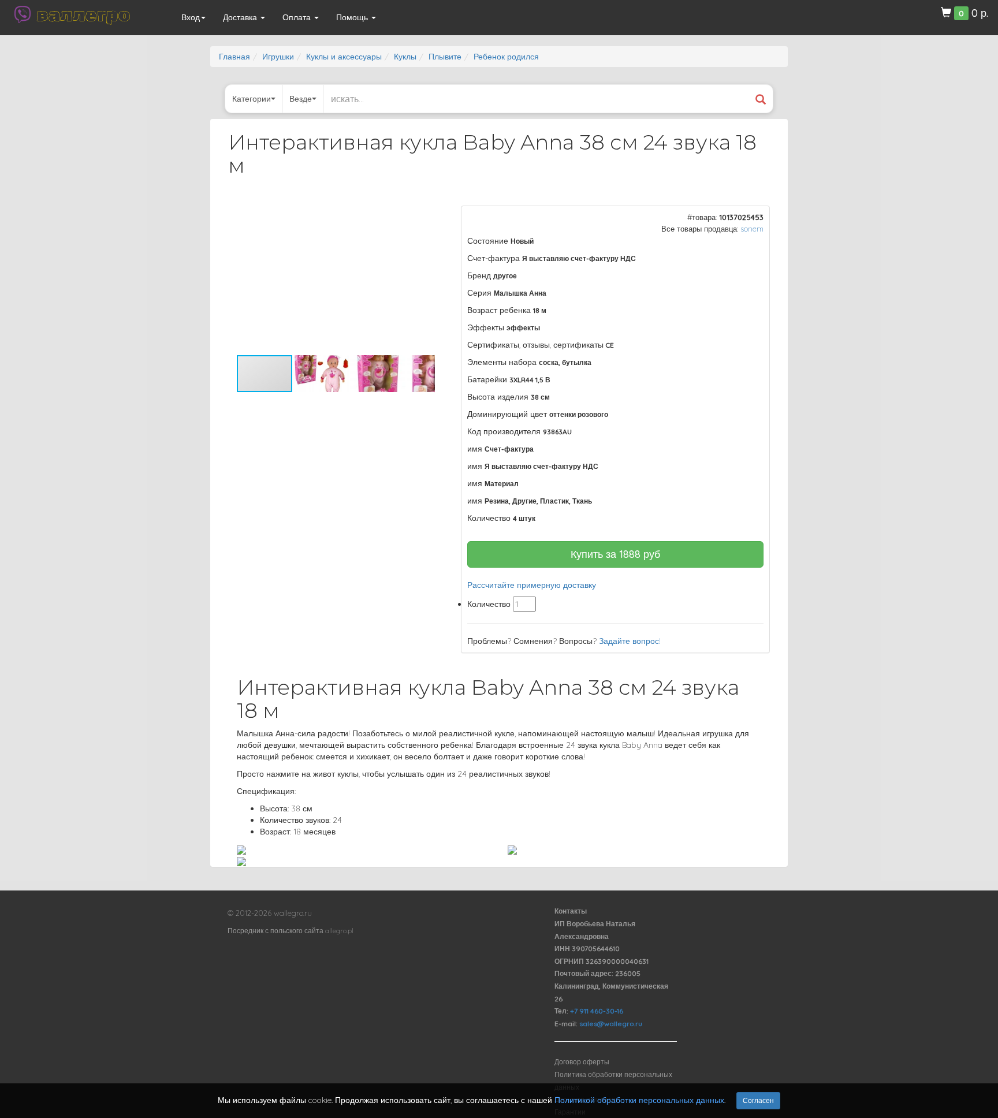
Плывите (445, 56)
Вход (190, 17)
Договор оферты (581, 1061)
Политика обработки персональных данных (613, 1080)
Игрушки (278, 56)
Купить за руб (615, 554)
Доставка (241, 17)
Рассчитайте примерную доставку (531, 585)
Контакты (570, 911)
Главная (234, 56)
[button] (424, 216)
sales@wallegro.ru (610, 1023)
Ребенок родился (506, 56)
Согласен (758, 1100)
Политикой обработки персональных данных (639, 1100)
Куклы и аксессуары (344, 56)
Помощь (353, 17)
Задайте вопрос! (630, 641)
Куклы (405, 56)
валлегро (83, 14)
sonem (752, 228)
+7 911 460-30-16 (596, 1011)
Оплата (297, 17)
